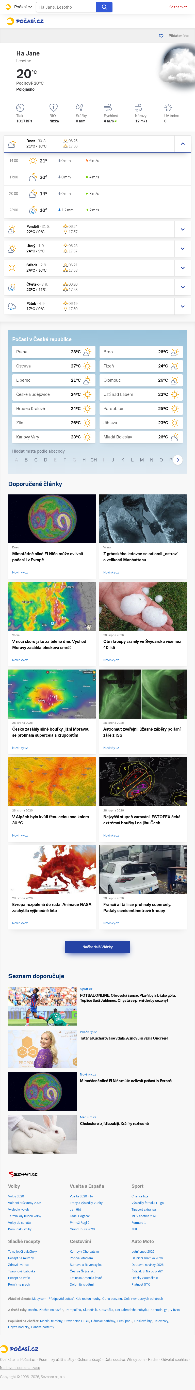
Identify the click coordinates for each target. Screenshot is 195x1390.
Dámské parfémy (103, 1321)
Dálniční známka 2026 (147, 1258)
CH (93, 459)
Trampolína (73, 1310)
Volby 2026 (16, 1196)
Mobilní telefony (51, 1321)
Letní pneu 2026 (143, 1251)
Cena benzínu (112, 1299)
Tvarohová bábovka (21, 1271)
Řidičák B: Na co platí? (147, 1271)
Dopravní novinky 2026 (148, 1265)
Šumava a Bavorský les (86, 1265)
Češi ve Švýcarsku (82, 1271)
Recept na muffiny (21, 1258)
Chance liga (140, 1196)
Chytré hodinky (18, 1327)
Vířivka (175, 1310)
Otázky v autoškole (145, 1278)
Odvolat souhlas (174, 1360)
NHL (135, 1229)
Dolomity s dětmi (82, 1284)
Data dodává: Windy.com (125, 1360)
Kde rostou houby (88, 1299)
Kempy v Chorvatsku (84, 1251)
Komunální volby (19, 1229)
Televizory (161, 1321)
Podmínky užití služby (56, 1360)
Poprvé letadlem (81, 1258)
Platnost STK (141, 1284)
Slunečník (90, 1310)
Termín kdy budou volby (24, 1216)
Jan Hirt (75, 1209)
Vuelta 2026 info (81, 1196)
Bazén (32, 1310)
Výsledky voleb (18, 1209)
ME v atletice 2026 (144, 1216)
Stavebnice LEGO (76, 1321)
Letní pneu (124, 1321)
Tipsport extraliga (144, 1209)
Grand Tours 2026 (82, 1229)
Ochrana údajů (89, 1360)
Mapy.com (39, 1299)
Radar (153, 1360)
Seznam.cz (178, 7)
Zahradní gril (159, 1310)
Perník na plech (19, 1284)
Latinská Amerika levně (86, 1278)
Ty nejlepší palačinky (22, 1251)
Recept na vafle (19, 1278)
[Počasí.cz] (25, 21)
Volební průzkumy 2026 (24, 1203)
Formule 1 (139, 1223)
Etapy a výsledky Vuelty (86, 1203)
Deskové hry (143, 1321)
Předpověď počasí (61, 1299)
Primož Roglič (79, 1223)
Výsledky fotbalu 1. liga (148, 1203)
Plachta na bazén (51, 1310)
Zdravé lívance (18, 1265)
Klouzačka (106, 1310)
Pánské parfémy (42, 1327)
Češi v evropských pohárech (143, 1299)
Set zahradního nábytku (132, 1310)
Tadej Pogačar (80, 1216)
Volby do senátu (19, 1223)
